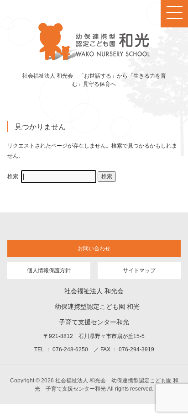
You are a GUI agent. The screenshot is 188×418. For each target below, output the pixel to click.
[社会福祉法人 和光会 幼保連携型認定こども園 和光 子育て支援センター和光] (94, 58)
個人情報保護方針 (49, 270)
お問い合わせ (94, 248)
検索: (13, 176)
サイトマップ (139, 270)
